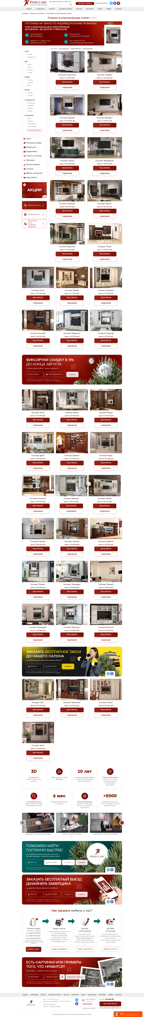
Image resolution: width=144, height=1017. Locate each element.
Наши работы (31, 177)
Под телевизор (32, 126)
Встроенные (31, 103)
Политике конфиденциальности (36, 380)
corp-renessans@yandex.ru (110, 1008)
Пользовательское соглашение (82, 1014)
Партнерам (102, 994)
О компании (40, 9)
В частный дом (32, 123)
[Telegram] (111, 3)
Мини (29, 85)
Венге (29, 67)
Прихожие (30, 160)
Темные (30, 72)
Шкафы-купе (31, 147)
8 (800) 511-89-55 (101, 3)
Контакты (119, 9)
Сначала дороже (87, 48)
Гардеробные (31, 151)
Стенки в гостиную (37, 13)
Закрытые (30, 105)
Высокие (30, 108)
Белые (29, 64)
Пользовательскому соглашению (52, 380)
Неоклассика (31, 57)
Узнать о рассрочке (85, 949)
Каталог (51, 9)
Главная (28, 9)
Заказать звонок (85, 3)
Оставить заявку (34, 949)
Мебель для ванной (34, 173)
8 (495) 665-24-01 (101, 1)
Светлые (30, 69)
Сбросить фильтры (34, 130)
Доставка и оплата (65, 9)
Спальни (29, 169)
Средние (30, 82)
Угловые (30, 95)
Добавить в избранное (89, 1008)
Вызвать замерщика (59, 949)
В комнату (31, 121)
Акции (100, 9)
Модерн (30, 54)
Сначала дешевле (76, 48)
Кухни (28, 138)
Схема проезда (87, 1004)
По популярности (64, 48)
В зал (29, 118)
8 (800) (107, 999)
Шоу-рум (79, 9)
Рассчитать (67, 82)
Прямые (30, 92)
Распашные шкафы (34, 143)
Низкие (30, 111)
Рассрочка (89, 9)
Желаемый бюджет (55, 374)
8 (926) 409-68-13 (101, 5)
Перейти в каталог (110, 949)
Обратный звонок (110, 1003)
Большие (30, 80)
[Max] (114, 3)
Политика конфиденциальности (62, 1014)
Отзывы (108, 9)
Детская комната (33, 164)
